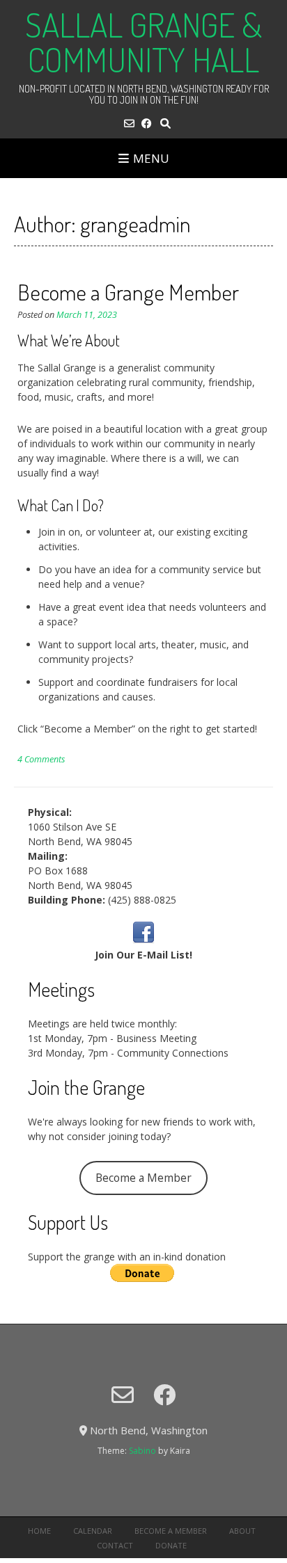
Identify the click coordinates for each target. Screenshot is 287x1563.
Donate (171, 1545)
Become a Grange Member (128, 292)
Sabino (142, 1451)
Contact (115, 1545)
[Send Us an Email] (129, 123)
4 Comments (41, 759)
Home (39, 1530)
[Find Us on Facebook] (146, 123)
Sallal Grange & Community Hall (143, 42)
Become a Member (143, 1177)
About (242, 1530)
